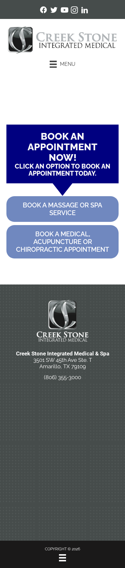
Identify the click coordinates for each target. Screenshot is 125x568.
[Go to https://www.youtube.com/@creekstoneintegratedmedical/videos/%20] (64, 10)
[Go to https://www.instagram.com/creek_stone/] (74, 11)
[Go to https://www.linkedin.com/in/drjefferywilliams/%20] (84, 11)
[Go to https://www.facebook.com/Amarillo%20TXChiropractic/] (43, 10)
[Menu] (62, 557)
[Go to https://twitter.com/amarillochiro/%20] (53, 10)
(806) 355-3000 (62, 377)
